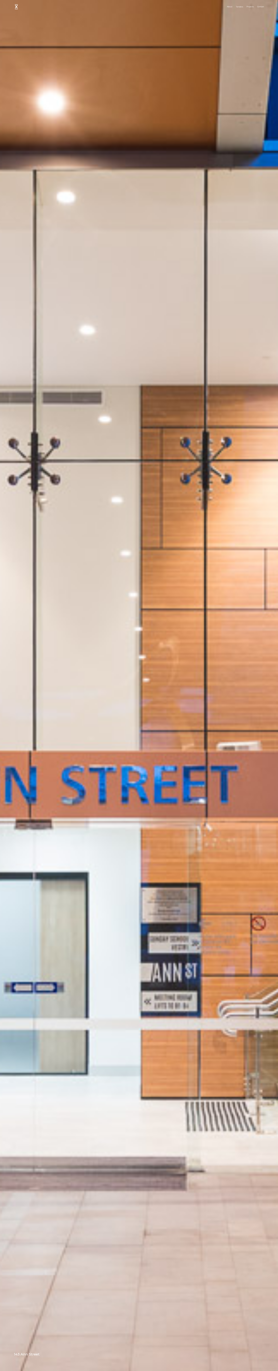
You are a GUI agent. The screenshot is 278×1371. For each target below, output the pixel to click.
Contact (260, 7)
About (229, 7)
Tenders (239, 7)
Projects (250, 7)
